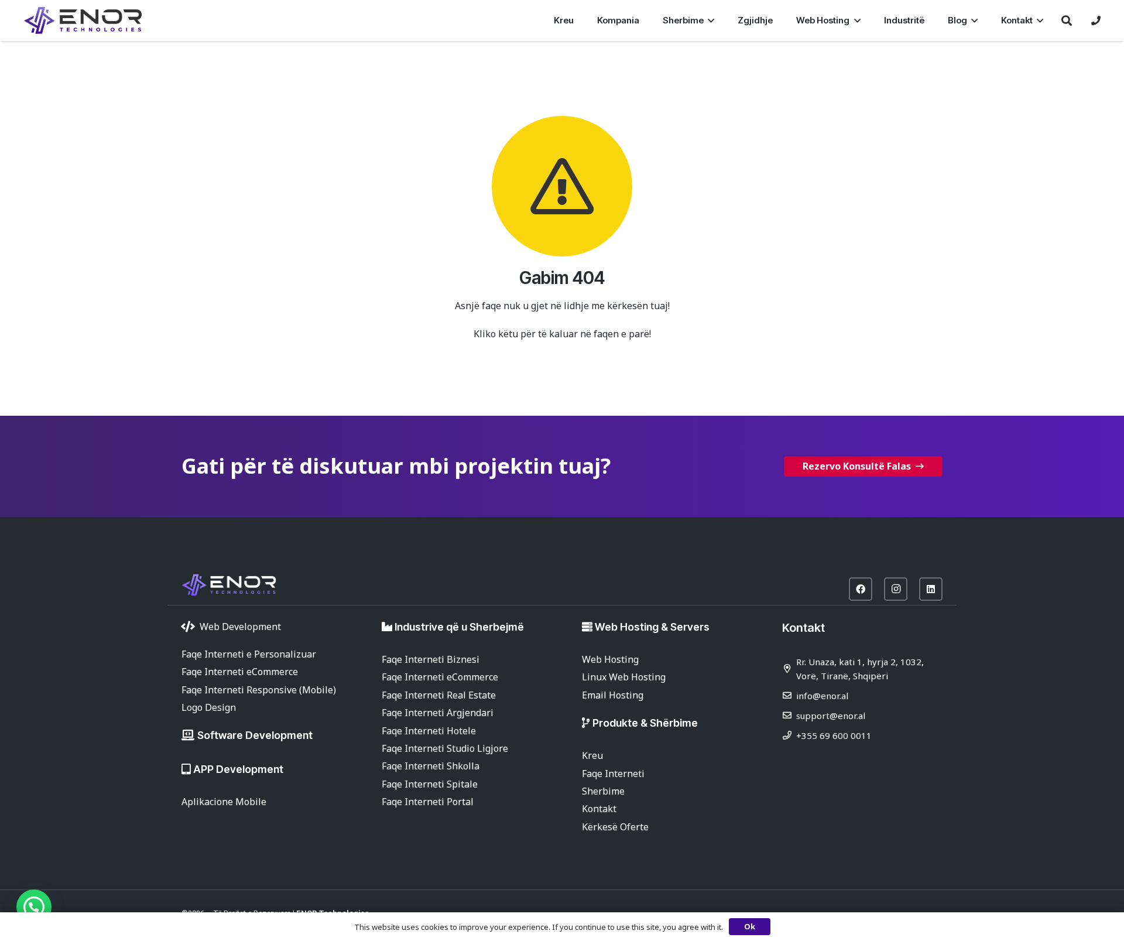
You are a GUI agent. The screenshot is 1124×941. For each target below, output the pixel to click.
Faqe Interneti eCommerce (239, 671)
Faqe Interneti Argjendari (438, 712)
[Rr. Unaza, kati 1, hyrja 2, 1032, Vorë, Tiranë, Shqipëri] (789, 668)
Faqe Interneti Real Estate (439, 695)
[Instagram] (895, 589)
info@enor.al (822, 696)
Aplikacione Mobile (223, 801)
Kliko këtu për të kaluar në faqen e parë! (562, 333)
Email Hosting (612, 695)
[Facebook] (860, 589)
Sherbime (603, 791)
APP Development (238, 769)
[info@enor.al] (789, 695)
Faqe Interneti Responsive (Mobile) (258, 689)
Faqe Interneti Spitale (430, 784)
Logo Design (208, 707)
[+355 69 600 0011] (789, 735)
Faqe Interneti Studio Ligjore (445, 748)
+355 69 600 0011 (834, 735)
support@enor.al (830, 715)
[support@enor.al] (789, 715)
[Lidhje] (1096, 20)
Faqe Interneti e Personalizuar (248, 654)
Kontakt (599, 808)
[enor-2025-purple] (82, 20)
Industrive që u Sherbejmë (459, 627)
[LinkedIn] (931, 589)
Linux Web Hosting (624, 676)
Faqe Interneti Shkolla (430, 765)
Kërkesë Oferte (615, 826)
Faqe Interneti (613, 773)
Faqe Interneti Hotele (429, 730)
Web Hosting (610, 659)
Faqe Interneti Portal (428, 801)
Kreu (592, 755)
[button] (709, 20)
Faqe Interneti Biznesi (430, 659)
